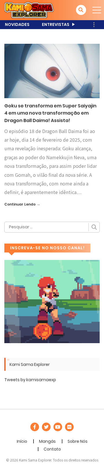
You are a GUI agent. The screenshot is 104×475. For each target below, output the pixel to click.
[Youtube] (57, 427)
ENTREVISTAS (55, 24)
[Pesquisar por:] (52, 227)
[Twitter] (46, 427)
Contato (52, 449)
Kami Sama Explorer (30, 364)
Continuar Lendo (20, 204)
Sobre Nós (78, 441)
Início (22, 441)
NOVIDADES (17, 24)
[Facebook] (34, 427)
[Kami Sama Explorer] (29, 10)
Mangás (47, 441)
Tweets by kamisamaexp (30, 380)
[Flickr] (69, 427)
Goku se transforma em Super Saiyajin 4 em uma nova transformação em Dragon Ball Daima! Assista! (50, 113)
